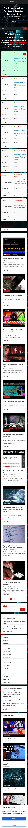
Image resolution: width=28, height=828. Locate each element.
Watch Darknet (25, 28)
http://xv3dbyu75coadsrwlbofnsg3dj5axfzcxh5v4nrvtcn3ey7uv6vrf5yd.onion (20, 156)
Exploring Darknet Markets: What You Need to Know (14, 752)
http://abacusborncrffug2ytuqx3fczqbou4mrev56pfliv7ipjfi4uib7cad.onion (20, 84)
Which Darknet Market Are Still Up (14, 283)
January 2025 (6, 651)
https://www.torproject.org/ (18, 42)
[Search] (20, 28)
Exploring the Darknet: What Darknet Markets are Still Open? (14, 534)
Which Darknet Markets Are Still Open (14, 247)
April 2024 (5, 676)
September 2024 (7, 662)
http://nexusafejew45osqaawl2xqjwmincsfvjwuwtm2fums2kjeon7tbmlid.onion (20, 61)
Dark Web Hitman (7, 631)
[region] (14, 816)
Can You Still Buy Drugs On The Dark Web (14, 570)
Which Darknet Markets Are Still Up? (14, 459)
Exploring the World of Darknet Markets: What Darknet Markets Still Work (14, 495)
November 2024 (7, 657)
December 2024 (7, 654)
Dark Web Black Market (9, 618)
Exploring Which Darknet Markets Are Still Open (14, 422)
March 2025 (6, 646)
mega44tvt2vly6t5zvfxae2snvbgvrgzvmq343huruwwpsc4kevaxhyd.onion (20, 206)
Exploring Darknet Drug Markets (11, 626)
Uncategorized (7, 254)
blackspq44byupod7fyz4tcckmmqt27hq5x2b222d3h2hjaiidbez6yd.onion (20, 182)
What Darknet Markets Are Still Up (14, 389)
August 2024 (6, 665)
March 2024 (6, 679)
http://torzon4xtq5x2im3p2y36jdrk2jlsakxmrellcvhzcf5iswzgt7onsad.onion (20, 108)
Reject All (14, 825)
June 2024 (5, 671)
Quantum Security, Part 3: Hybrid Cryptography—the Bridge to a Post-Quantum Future (12, 694)
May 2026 (5, 640)
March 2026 (6, 643)
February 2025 (6, 648)
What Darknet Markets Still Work (14, 318)
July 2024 (5, 668)
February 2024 (6, 682)
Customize (14, 821)
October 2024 (6, 660)
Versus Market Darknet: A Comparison (13, 628)
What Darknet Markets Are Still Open (14, 353)
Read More (6, 270)
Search (5, 605)
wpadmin (5, 262)
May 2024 (5, 674)
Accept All (14, 818)
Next (16, 599)
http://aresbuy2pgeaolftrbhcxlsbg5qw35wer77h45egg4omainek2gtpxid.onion (20, 132)
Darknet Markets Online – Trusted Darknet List (14, 11)
